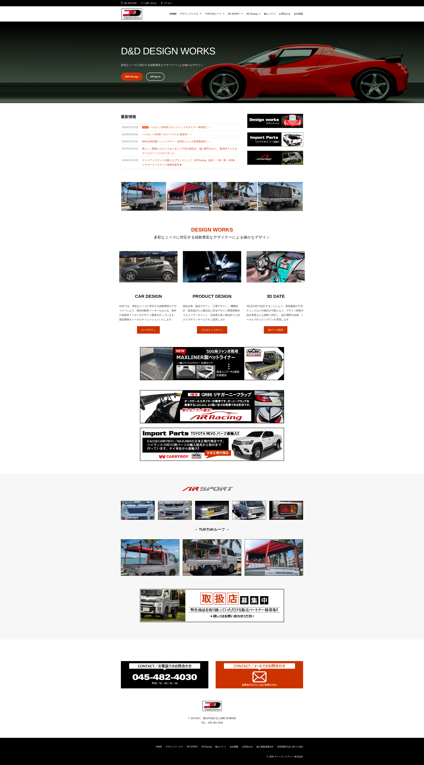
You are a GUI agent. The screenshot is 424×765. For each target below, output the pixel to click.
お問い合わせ (151, 3)
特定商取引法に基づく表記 (290, 746)
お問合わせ (285, 14)
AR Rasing (251, 14)
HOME (173, 14)
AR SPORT (234, 14)
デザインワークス (189, 14)
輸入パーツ (270, 14)
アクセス (168, 3)
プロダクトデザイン (212, 329)
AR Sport (155, 76)
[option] (143, 196)
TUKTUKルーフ (213, 14)
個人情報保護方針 (265, 746)
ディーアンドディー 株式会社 (288, 756)
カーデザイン (148, 329)
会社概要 (298, 14)
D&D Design (132, 76)
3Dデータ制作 (275, 329)
